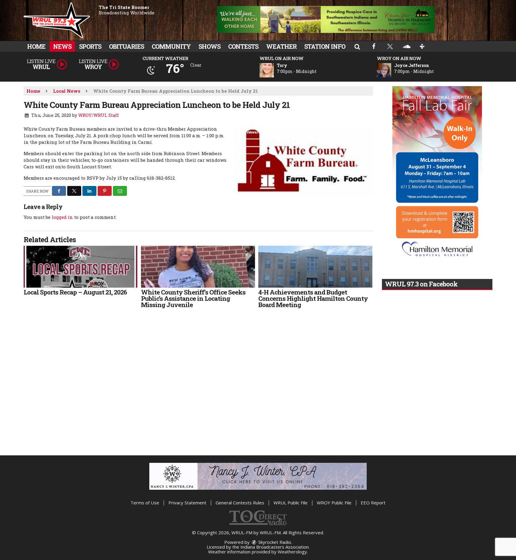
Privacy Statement (187, 503)
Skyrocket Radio (274, 542)
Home (36, 46)
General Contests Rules (240, 503)
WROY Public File (334, 503)
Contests (243, 46)
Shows (209, 46)
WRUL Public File (291, 503)
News (62, 46)
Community (171, 46)
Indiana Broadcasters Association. (275, 547)
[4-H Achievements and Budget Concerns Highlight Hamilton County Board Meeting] (315, 267)
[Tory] (274, 70)
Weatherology (292, 552)
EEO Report (373, 503)
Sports (90, 46)
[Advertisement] (325, 19)
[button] (357, 46)
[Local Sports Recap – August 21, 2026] (80, 267)
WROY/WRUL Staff (98, 115)
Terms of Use (144, 503)
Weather (281, 46)
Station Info (324, 46)
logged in (62, 217)
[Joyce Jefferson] (391, 70)
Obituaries (126, 46)
